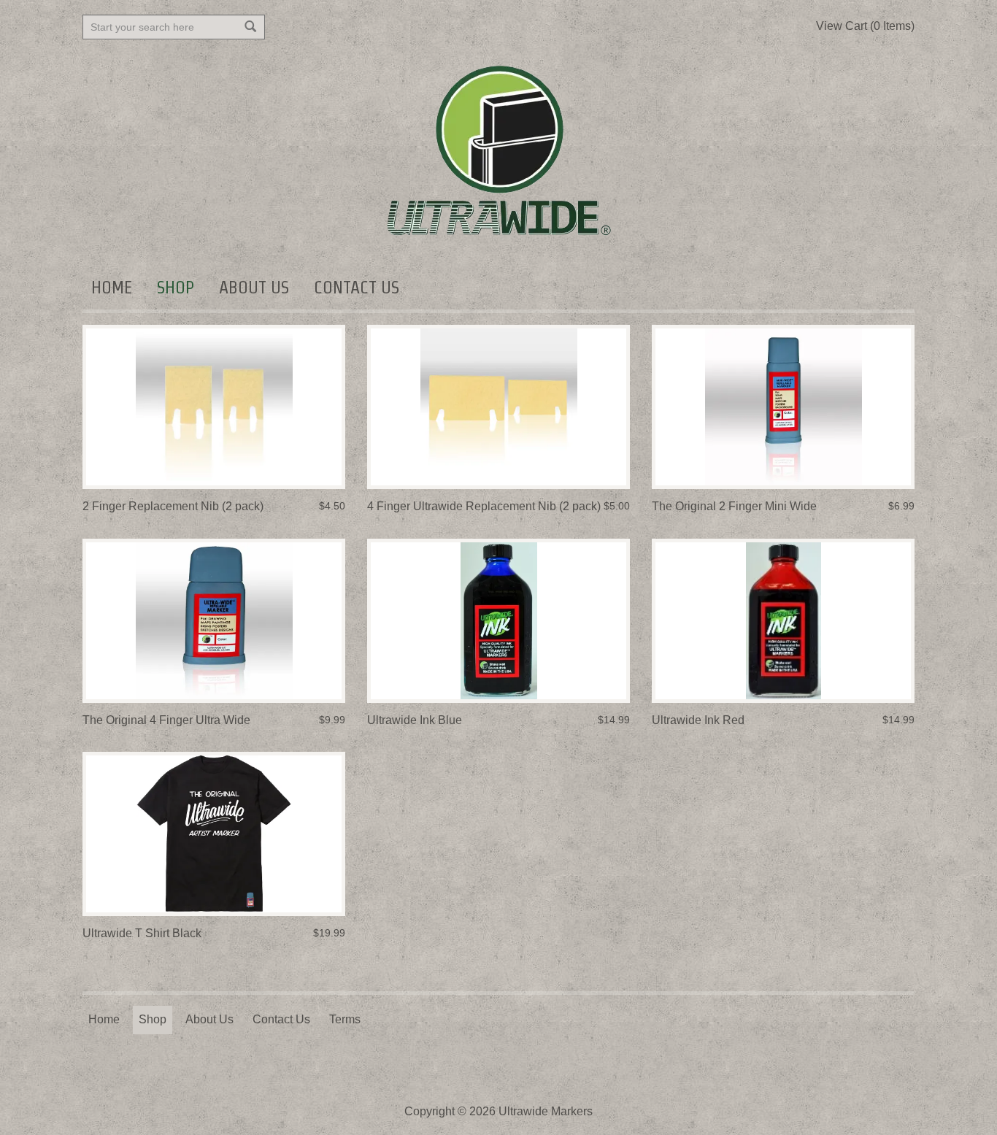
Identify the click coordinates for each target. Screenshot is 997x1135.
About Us (254, 287)
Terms (345, 1019)
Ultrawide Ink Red (698, 720)
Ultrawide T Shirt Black (141, 933)
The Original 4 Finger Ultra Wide (166, 720)
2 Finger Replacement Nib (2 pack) (172, 506)
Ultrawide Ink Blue (414, 720)
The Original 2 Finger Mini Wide (734, 506)
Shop (175, 287)
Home (111, 287)
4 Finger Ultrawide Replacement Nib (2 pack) (484, 506)
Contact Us (356, 287)
